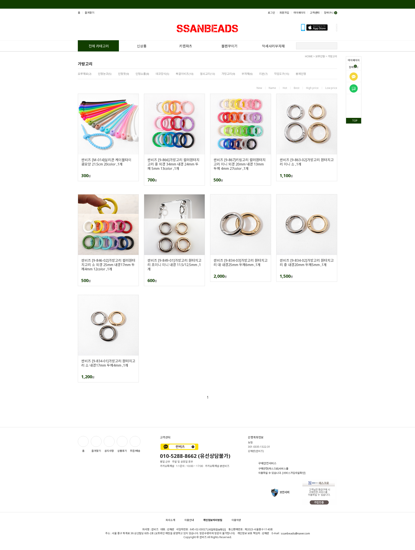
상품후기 (122, 451)
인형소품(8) (142, 73)
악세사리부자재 (273, 46)
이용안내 (189, 520)
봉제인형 (301, 73)
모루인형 (320, 56)
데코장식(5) (162, 73)
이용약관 (236, 520)
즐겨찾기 (89, 12)
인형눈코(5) (105, 73)
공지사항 (109, 451)
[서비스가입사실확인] (293, 473)
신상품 (142, 46)
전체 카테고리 (99, 46)
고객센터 (314, 12)
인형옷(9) (123, 73)
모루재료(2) (84, 73)
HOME (309, 56)
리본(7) (263, 73)
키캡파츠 (185, 46)
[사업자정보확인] (217, 529)
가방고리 (332, 56)
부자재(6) (247, 73)
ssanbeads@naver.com (295, 533)
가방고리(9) (228, 73)
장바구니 (353, 67)
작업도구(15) (281, 73)
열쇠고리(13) (207, 73)
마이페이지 (354, 60)
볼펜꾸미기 (229, 46)
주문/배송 (135, 451)
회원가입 (284, 12)
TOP (355, 120)
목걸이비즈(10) (184, 73)
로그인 (271, 12)
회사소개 (170, 520)
